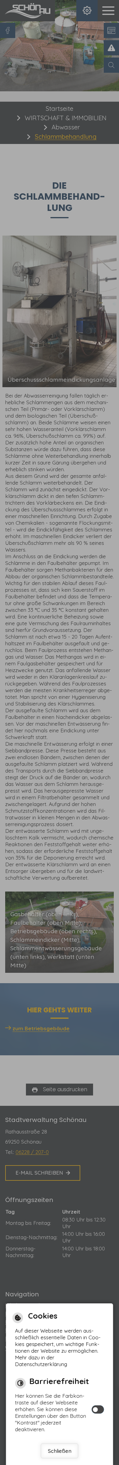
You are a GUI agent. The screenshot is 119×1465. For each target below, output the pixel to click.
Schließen (59, 1451)
